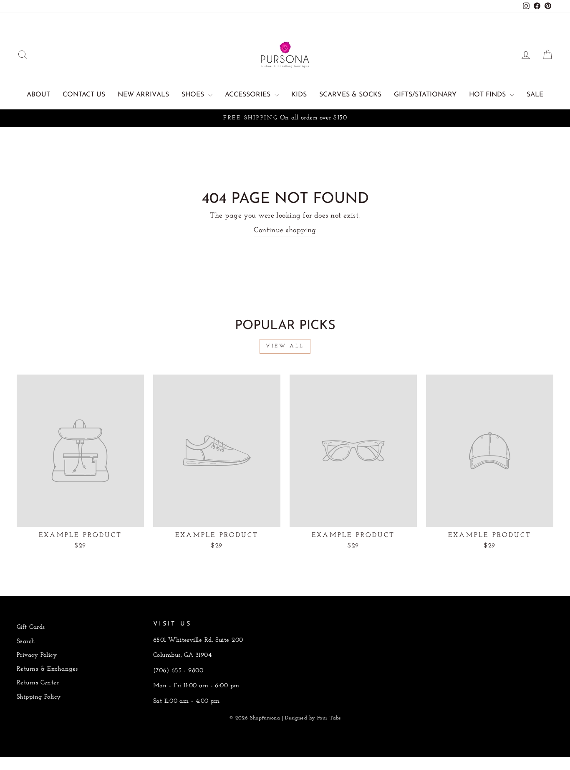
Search (26, 641)
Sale (535, 94)
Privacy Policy (37, 655)
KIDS (299, 94)
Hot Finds (488, 94)
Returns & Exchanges (47, 669)
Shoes (194, 94)
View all (285, 346)
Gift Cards (31, 627)
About (38, 94)
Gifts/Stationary (425, 94)
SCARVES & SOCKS (350, 94)
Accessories (248, 94)
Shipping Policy (39, 697)
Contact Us (84, 94)
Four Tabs (329, 718)
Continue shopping (285, 230)
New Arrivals (143, 94)
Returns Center (38, 683)
